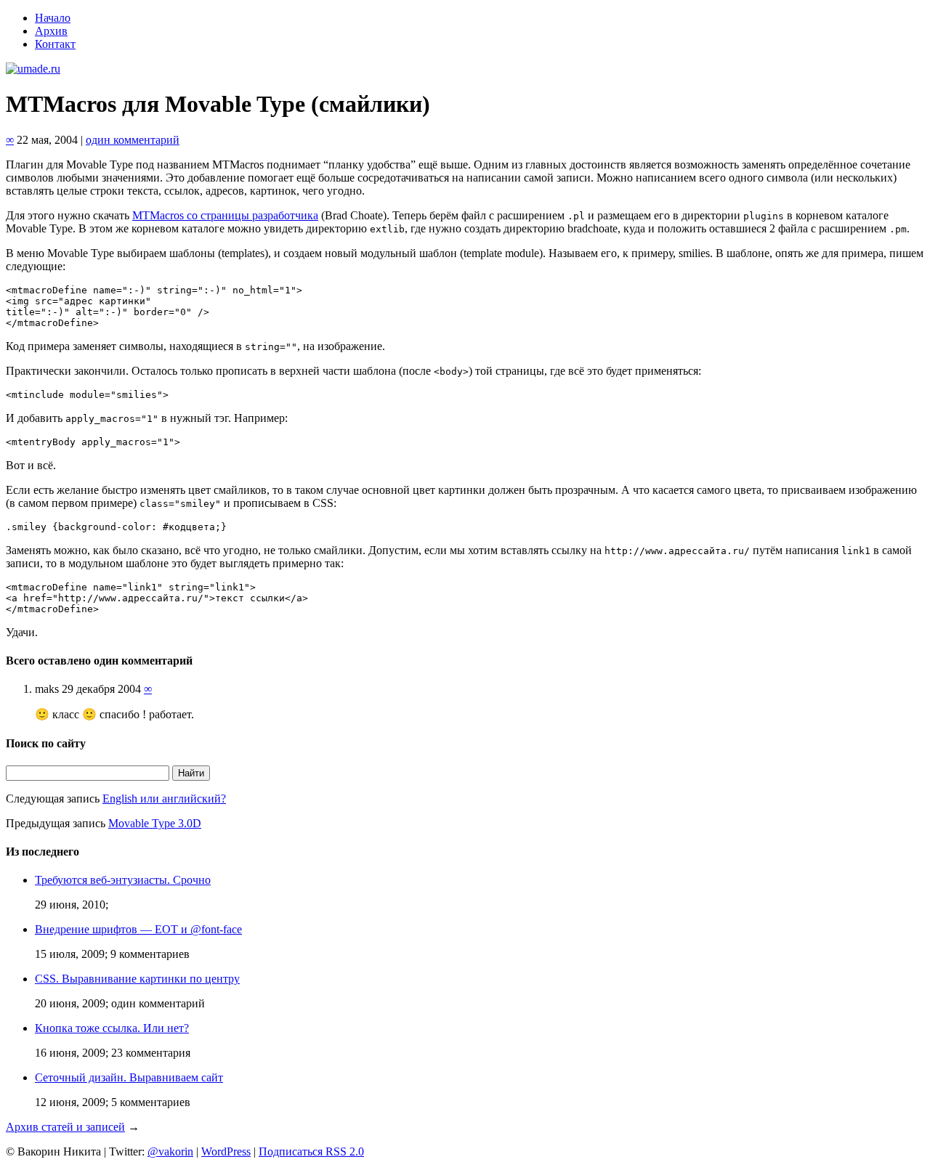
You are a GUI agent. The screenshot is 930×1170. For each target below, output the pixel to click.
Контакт (55, 44)
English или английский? (164, 798)
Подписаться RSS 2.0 (311, 1151)
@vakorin (170, 1151)
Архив (51, 31)
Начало (52, 18)
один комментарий (132, 140)
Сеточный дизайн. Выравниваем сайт (129, 1077)
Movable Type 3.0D (154, 823)
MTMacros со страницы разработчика (225, 215)
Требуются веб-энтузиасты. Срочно (123, 880)
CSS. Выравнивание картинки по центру (137, 978)
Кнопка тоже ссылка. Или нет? (112, 1028)
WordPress (226, 1151)
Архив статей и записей (65, 1127)
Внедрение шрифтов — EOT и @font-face (138, 929)
